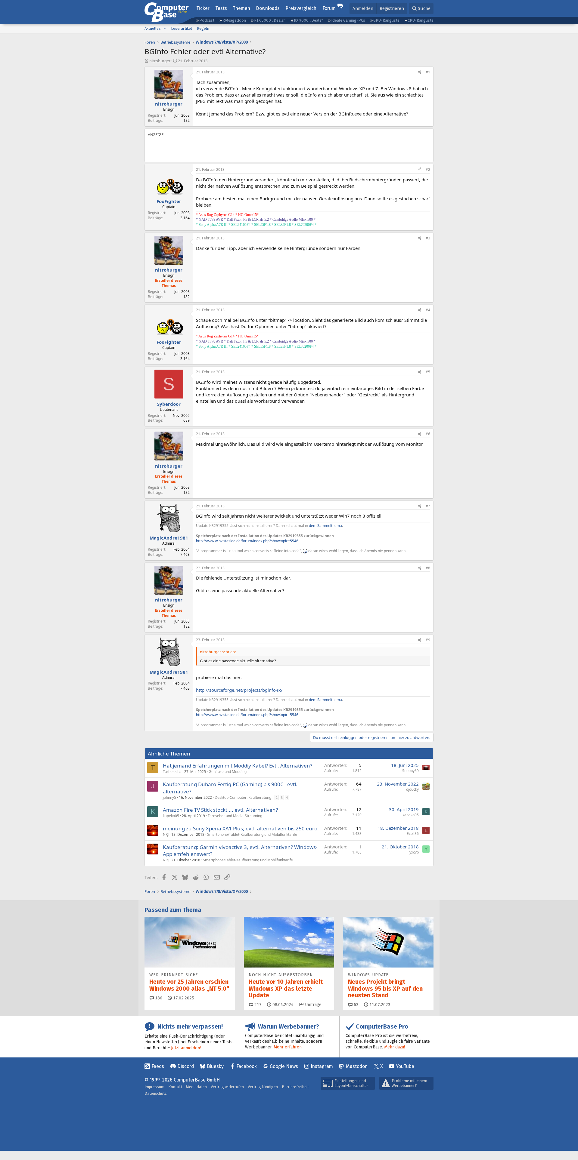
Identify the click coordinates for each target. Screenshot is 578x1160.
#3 (428, 238)
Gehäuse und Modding (228, 771)
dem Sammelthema (325, 525)
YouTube (405, 1066)
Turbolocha (172, 771)
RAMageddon (234, 20)
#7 (428, 506)
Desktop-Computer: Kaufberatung (243, 797)
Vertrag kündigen (263, 1087)
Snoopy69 (410, 770)
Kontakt (175, 1087)
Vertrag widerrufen (227, 1087)
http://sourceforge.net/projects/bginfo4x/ (239, 690)
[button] (165, 28)
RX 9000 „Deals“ (308, 20)
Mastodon (357, 1066)
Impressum (154, 1087)
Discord (185, 1066)
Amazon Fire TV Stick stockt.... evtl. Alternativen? (220, 809)
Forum (329, 8)
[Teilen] (420, 72)
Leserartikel (181, 28)
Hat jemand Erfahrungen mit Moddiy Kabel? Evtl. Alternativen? (237, 765)
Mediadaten (196, 1087)
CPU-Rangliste (421, 20)
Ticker (203, 8)
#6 (428, 433)
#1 (428, 72)
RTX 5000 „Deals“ (269, 20)
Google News (284, 1066)
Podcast (206, 20)
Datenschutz (155, 1093)
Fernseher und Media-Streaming (235, 815)
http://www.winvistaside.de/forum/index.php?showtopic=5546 (247, 540)
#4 (428, 309)
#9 (428, 639)
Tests (221, 8)
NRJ (166, 834)
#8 (428, 568)
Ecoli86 (413, 833)
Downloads (268, 8)
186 (158, 998)
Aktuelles (152, 28)
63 (356, 1004)
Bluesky (215, 1066)
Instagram (322, 1066)
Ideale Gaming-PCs (348, 20)
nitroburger (159, 60)
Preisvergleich (300, 8)
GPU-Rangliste (386, 20)
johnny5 (169, 797)
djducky (412, 789)
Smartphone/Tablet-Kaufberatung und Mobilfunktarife (252, 834)
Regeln (203, 28)
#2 (428, 169)
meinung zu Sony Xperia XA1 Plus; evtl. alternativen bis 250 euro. (241, 828)
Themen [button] (241, 8)
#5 (428, 371)
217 (257, 1004)
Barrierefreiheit (295, 1087)
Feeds (157, 1066)
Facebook (246, 1066)
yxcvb (414, 852)
